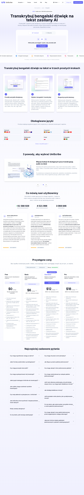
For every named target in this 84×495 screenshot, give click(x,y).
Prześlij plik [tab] (36, 32)
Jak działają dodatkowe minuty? (53, 390)
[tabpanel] (42, 43)
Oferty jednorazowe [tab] (31, 267)
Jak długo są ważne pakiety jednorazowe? (56, 362)
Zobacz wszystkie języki (41, 143)
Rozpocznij (12, 282)
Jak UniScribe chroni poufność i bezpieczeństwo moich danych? (24, 401)
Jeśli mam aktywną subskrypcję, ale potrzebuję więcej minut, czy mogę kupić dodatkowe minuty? (58, 383)
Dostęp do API (29, 330)
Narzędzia (20, 2)
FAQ (41, 2)
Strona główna (37, 7)
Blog (46, 2)
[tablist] (42, 32)
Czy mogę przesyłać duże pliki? (19, 368)
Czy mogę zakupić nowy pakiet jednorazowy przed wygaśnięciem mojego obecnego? (57, 413)
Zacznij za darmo (78, 2)
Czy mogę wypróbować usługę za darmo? (22, 355)
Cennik (35, 2)
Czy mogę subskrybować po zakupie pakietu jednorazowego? (57, 375)
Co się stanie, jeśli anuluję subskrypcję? (21, 414)
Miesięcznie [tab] (42, 267)
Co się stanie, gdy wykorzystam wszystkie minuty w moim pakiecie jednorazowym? (58, 405)
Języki (43, 7)
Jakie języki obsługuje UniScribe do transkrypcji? (24, 380)
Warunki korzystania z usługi (44, 59)
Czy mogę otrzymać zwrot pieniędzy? (55, 355)
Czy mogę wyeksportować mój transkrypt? (22, 374)
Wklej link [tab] (49, 32)
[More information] (13, 315)
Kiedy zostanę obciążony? (17, 408)
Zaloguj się (68, 2)
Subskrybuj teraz (32, 284)
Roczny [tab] (53, 267)
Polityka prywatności (55, 59)
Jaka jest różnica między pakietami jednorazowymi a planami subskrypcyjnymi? (57, 421)
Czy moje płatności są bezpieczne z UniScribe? (23, 394)
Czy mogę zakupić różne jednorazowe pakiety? (57, 368)
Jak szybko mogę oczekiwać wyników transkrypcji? (21, 387)
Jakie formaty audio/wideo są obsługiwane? (22, 362)
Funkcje (29, 2)
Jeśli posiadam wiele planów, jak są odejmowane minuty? (58, 397)
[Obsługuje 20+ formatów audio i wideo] (49, 48)
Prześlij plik (43, 46)
